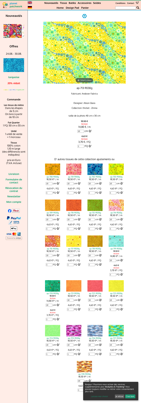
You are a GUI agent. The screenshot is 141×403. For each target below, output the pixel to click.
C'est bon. (130, 396)
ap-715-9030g (53, 248)
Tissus (63, 2)
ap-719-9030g (116, 248)
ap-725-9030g (74, 338)
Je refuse (119, 396)
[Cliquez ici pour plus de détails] (13, 31)
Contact (130, 3)
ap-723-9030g (116, 293)
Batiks (72, 2)
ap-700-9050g (53, 176)
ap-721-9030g (74, 293)
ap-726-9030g (95, 338)
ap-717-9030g (74, 248)
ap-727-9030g (116, 338)
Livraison (14, 173)
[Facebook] (9, 211)
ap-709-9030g (53, 212)
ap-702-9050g (95, 176)
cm (86, 130)
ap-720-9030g (53, 293)
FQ (86, 145)
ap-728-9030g (84, 374)
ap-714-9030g (116, 212)
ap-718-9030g (95, 248)
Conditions (120, 3)
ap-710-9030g (74, 212)
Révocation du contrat (13, 189)
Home (60, 7)
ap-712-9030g (95, 212)
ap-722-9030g (95, 293)
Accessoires (84, 2)
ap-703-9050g (116, 176)
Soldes (97, 2)
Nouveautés (51, 2)
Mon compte (13, 201)
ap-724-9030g (53, 338)
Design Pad (72, 7)
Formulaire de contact (14, 181)
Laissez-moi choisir (99, 396)
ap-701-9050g (74, 176)
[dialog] (110, 391)
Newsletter (13, 196)
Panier (85, 7)
